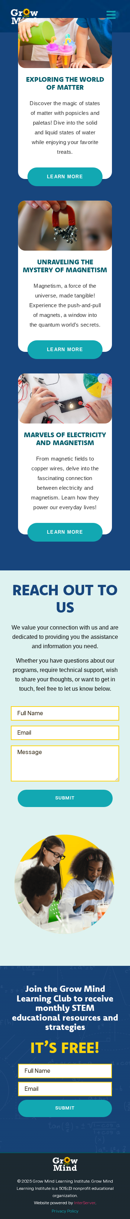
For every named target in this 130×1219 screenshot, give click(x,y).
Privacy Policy (65, 1211)
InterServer (84, 1203)
